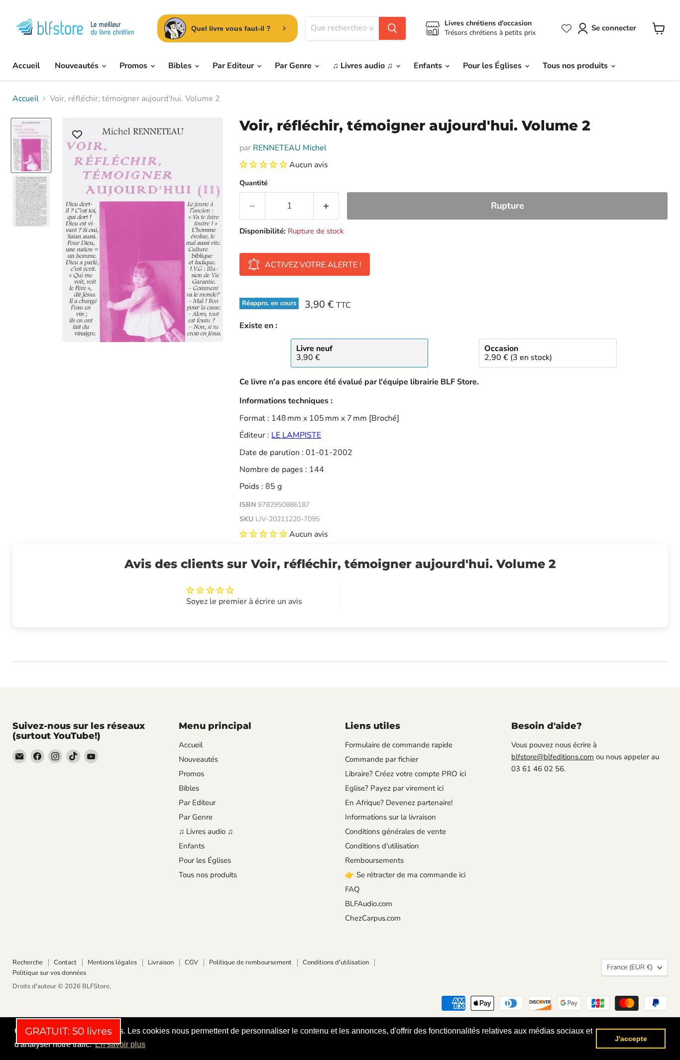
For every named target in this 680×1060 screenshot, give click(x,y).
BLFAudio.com (368, 904)
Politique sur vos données (49, 972)
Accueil (26, 65)
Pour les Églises (493, 65)
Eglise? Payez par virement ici (394, 788)
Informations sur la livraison (390, 817)
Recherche (27, 962)
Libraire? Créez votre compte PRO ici (405, 774)
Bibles (181, 65)
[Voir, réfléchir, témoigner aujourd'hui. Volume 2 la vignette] (31, 145)
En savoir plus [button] (120, 1044)
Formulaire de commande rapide (399, 745)
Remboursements (374, 860)
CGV (191, 962)
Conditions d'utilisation (382, 846)
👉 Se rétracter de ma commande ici (405, 875)
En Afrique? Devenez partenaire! (399, 803)
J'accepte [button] (631, 1039)
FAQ (352, 889)
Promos (134, 65)
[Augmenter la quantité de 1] (326, 206)
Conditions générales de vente (395, 831)
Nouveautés (78, 65)
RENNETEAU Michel (290, 147)
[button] (264, 164)
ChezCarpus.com (373, 918)
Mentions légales (112, 962)
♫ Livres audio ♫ (364, 65)
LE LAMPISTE (296, 435)
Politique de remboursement (250, 962)
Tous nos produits (576, 65)
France (630, 967)
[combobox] (342, 28)
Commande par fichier (381, 759)
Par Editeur (234, 65)
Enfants (429, 65)
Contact (65, 962)
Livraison (161, 962)
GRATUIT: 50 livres (68, 1031)
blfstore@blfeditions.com (552, 757)
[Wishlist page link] (566, 28)
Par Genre (294, 65)
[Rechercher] (392, 28)
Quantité (253, 183)
